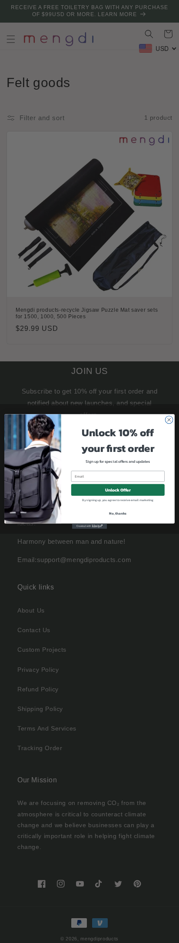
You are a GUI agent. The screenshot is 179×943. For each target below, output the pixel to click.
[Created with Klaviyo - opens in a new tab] (89, 526)
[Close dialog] (169, 420)
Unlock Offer (118, 490)
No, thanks (117, 513)
